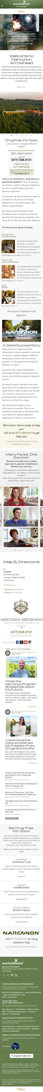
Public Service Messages (10, 1031)
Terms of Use (19, 1065)
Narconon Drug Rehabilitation (12, 992)
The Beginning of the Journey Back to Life (21, 802)
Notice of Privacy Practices (32, 1065)
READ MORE (26, 255)
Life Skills (5, 286)
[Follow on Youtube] (25, 642)
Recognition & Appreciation (17, 1012)
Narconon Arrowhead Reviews (27, 652)
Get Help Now (21, 626)
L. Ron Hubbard (14, 1014)
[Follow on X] (21, 642)
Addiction (35, 1029)
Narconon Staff (9, 814)
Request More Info (8, 1029)
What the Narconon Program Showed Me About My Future (20, 685)
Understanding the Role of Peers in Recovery (20, 810)
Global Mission (21, 1009)
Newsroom (20, 788)
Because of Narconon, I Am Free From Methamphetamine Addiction (20, 793)
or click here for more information (21, 636)
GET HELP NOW (21, 153)
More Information (8, 1026)
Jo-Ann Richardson (10, 788)
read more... (33, 706)
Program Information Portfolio (27, 1026)
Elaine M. (14, 652)
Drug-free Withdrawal (9, 235)
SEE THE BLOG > (11, 818)
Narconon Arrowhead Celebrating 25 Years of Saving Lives (21, 784)
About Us (21, 87)
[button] (21, 1057)
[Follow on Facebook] (18, 642)
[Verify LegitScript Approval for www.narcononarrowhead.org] (16, 1046)
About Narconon (8, 1009)
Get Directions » (10, 585)
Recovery (18, 814)
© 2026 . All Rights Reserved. (15, 1064)
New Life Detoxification (10, 260)
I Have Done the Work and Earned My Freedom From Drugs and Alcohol (20, 744)
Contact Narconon (23, 1029)
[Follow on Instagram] (29, 642)
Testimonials (12, 997)
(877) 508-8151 (18, 589)
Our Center (6, 1046)
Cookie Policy (11, 1065)
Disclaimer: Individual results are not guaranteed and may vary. (19, 1067)
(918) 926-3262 (16, 592)
